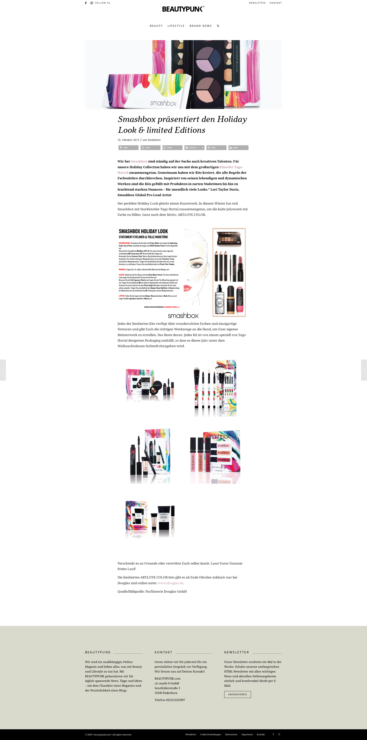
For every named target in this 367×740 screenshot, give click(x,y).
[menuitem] (257, 3)
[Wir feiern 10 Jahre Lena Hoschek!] (364, 370)
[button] (129, 147)
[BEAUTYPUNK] (183, 13)
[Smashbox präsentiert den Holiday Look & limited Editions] (183, 74)
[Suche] (217, 26)
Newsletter (257, 2)
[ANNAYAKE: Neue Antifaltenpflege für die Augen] (3, 370)
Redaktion (154, 140)
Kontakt (276, 2)
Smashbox (139, 161)
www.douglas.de (170, 583)
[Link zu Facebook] (86, 3)
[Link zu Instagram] (92, 3)
